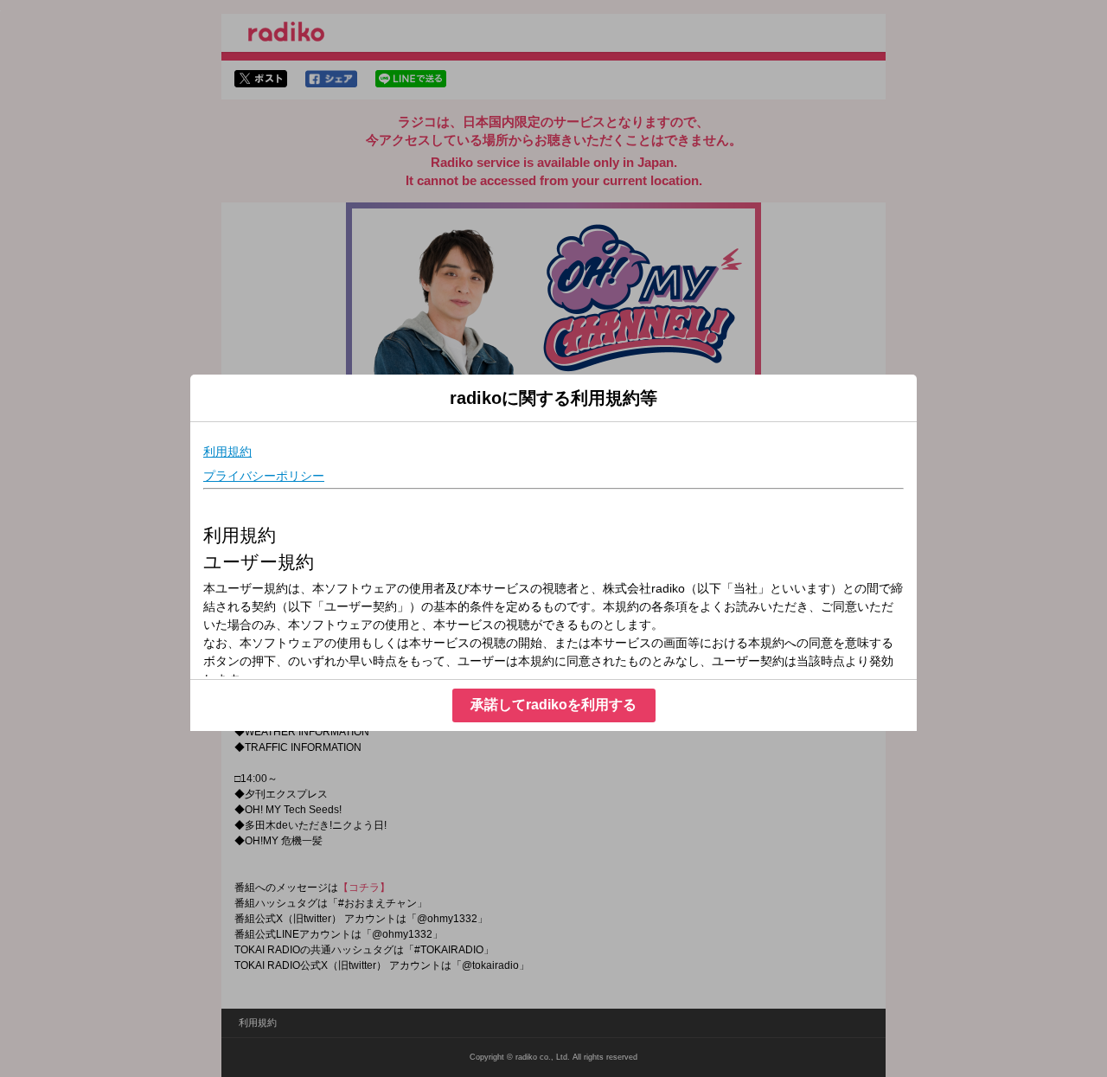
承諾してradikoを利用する (553, 704)
